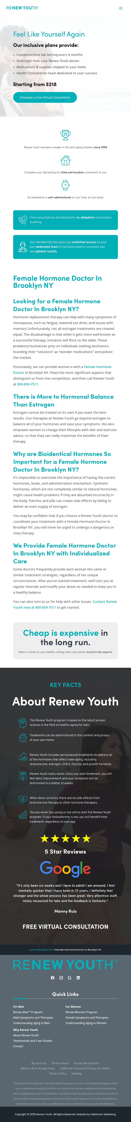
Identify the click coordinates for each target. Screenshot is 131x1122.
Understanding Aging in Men (31, 1023)
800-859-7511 (27, 384)
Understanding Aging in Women (86, 1023)
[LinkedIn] (78, 978)
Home (33, 949)
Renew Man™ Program (27, 1012)
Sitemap (76, 1073)
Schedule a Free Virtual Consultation (45, 97)
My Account (39, 1063)
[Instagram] (61, 978)
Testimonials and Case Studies (32, 1041)
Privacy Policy (58, 1073)
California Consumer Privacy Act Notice (85, 1068)
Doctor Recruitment (86, 1063)
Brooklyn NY (46, 949)
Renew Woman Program (81, 1012)
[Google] (70, 978)
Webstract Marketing (103, 1114)
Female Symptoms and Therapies (87, 1017)
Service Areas (60, 1063)
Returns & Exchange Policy (38, 1068)
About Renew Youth (26, 1035)
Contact (18, 1046)
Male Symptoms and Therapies (33, 1017)
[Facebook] (53, 978)
